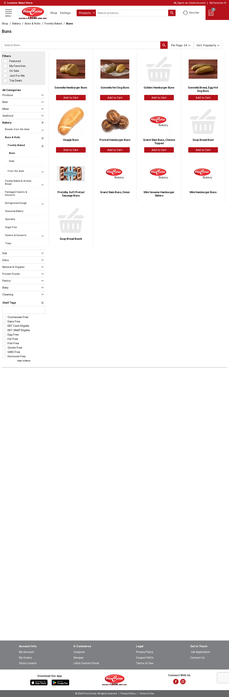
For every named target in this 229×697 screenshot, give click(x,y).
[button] (41, 95)
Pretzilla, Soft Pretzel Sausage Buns (71, 193)
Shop (53, 13)
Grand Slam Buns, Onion (115, 192)
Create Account (197, 3)
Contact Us (197, 657)
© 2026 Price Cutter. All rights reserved (96, 693)
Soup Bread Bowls (71, 238)
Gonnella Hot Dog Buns (115, 87)
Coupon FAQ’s (144, 657)
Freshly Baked (53, 23)
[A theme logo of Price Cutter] (33, 13)
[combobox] (86, 13)
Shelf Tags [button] (9, 302)
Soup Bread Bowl (203, 140)
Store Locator (28, 663)
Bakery (16, 23)
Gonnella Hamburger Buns (70, 87)
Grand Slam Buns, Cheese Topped (159, 141)
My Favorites (216, 3)
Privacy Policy (144, 652)
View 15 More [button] (23, 361)
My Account (26, 652)
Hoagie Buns (71, 140)
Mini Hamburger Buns (203, 192)
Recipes (78, 657)
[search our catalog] (172, 13)
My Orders (25, 657)
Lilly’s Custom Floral (86, 663)
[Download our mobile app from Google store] (60, 682)
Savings (65, 13)
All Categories (11, 90)
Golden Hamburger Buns (159, 87)
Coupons (79, 652)
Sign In (180, 3)
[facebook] (176, 682)
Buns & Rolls (32, 23)
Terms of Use (144, 663)
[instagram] (183, 682)
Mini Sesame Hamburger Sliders (159, 193)
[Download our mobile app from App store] (39, 682)
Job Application (200, 652)
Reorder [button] (194, 12)
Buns (69, 23)
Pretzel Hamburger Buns (114, 140)
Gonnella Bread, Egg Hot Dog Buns (203, 89)
